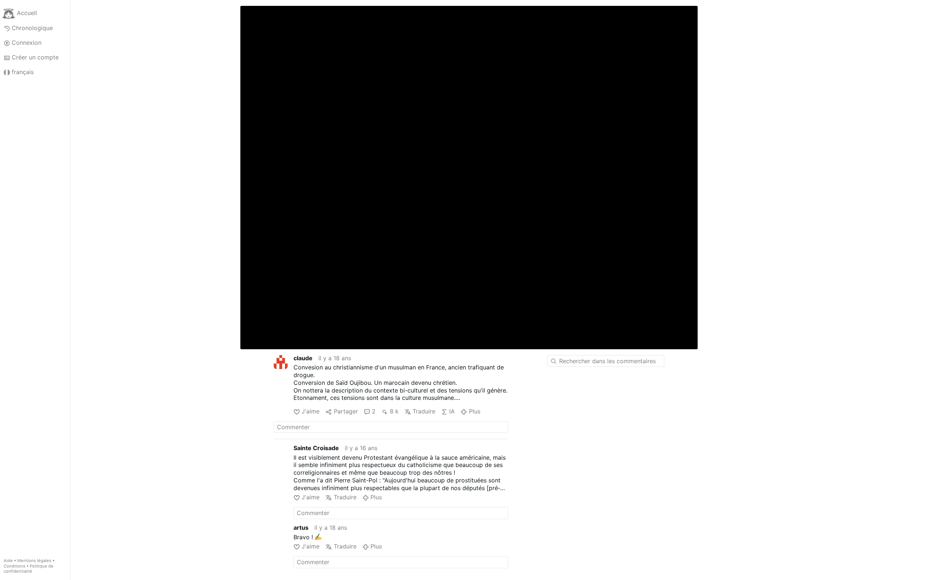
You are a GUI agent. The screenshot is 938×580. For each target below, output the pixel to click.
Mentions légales (34, 560)
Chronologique (32, 28)
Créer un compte (35, 57)
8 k (394, 411)
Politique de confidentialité (28, 568)
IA (452, 411)
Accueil (27, 13)
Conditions (14, 566)
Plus (474, 411)
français (23, 72)
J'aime (311, 411)
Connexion (26, 42)
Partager (346, 411)
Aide (8, 560)
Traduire (424, 411)
